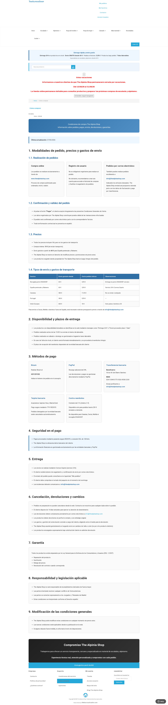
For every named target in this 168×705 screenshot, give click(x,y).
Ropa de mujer (87, 30)
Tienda (89, 676)
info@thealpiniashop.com (115, 179)
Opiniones (62, 685)
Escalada (43, 30)
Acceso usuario (92, 681)
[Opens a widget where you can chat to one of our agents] (160, 701)
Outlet (36, 38)
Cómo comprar (35, 108)
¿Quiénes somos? (36, 685)
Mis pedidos (103, 3)
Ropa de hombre (71, 30)
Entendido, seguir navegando (84, 96)
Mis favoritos (103, 8)
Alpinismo (56, 30)
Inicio (33, 30)
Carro (135, 44)
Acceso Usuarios (103, 17)
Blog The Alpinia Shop (94, 690)
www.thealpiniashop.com (40, 179)
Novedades (129, 30)
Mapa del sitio (92, 685)
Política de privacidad (37, 681)
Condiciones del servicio (67, 676)
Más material (115, 30)
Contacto (103, 12)
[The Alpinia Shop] (36, 1)
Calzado (102, 30)
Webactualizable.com (89, 702)
